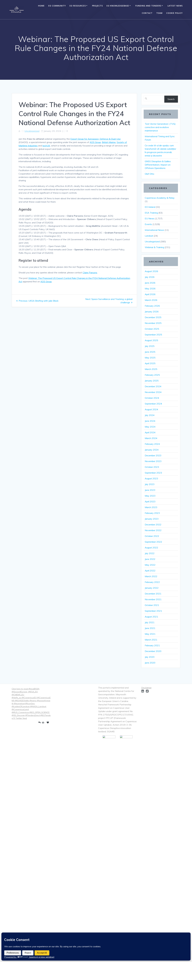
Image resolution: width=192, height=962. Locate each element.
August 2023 (151, 478)
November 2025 (153, 323)
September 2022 (153, 541)
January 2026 (152, 311)
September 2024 (153, 403)
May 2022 (150, 564)
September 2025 (153, 334)
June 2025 (150, 351)
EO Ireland (150, 207)
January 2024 (152, 449)
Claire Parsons (90, 272)
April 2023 (150, 501)
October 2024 (152, 397)
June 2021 (150, 628)
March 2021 (151, 639)
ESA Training (151, 212)
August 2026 (151, 271)
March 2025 (151, 369)
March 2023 (151, 507)
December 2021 (153, 593)
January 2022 (152, 587)
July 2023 (149, 484)
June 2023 (150, 490)
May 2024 (150, 426)
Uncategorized (31, 131)
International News (154, 230)
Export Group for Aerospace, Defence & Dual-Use (95, 138)
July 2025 (149, 346)
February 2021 (152, 645)
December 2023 (153, 455)
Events (148, 224)
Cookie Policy (174, 13)
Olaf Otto (149, 173)
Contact (147, 13)
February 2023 (152, 513)
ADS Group (95, 142)
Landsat (149, 235)
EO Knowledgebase (118, 5)
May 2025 (150, 357)
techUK (46, 145)
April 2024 (150, 432)
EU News (149, 218)
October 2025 (152, 328)
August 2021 (151, 616)
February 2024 (152, 444)
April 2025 (150, 363)
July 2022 (149, 553)
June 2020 (150, 662)
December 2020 (153, 651)
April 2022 (150, 570)
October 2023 (152, 467)
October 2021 (152, 605)
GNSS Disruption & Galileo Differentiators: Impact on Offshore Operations (158, 164)
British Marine (109, 142)
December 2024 (153, 386)
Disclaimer (146, 687)
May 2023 (150, 495)
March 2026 (151, 300)
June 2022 (150, 559)
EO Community (57, 5)
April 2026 (150, 294)
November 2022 (153, 530)
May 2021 (150, 633)
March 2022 (151, 576)
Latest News (175, 5)
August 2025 (151, 340)
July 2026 (149, 277)
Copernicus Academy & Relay (160, 197)
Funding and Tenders (148, 5)
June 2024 (150, 421)
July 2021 (149, 622)
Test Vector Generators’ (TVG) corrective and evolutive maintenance (160, 127)
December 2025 (153, 317)
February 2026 (152, 305)
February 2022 (152, 582)
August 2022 (151, 547)
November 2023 (153, 461)
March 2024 (151, 438)
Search (171, 99)
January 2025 (152, 380)
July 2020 (149, 657)
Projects (97, 5)
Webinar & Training (154, 247)
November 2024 (153, 392)
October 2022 (152, 536)
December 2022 (153, 524)
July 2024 (149, 415)
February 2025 (152, 374)
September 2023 (153, 472)
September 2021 (153, 610)
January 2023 (152, 518)
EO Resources (78, 5)
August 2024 (151, 409)
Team (159, 13)
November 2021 (153, 599)
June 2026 (150, 282)
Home (41, 5)
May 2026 (150, 288)
